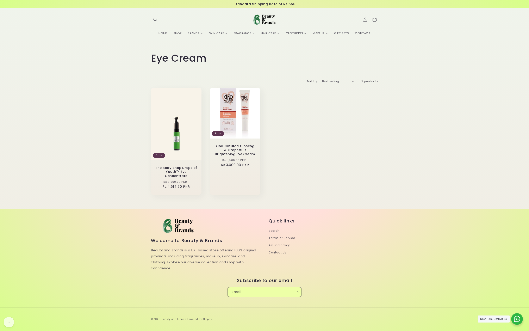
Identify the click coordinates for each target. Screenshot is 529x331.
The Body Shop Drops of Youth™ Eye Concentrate (176, 172)
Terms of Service (282, 238)
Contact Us (277, 252)
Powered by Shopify (199, 319)
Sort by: (312, 81)
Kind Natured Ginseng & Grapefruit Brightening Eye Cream (235, 150)
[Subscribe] (296, 292)
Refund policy (279, 245)
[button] (155, 19)
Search (274, 231)
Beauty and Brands (174, 319)
